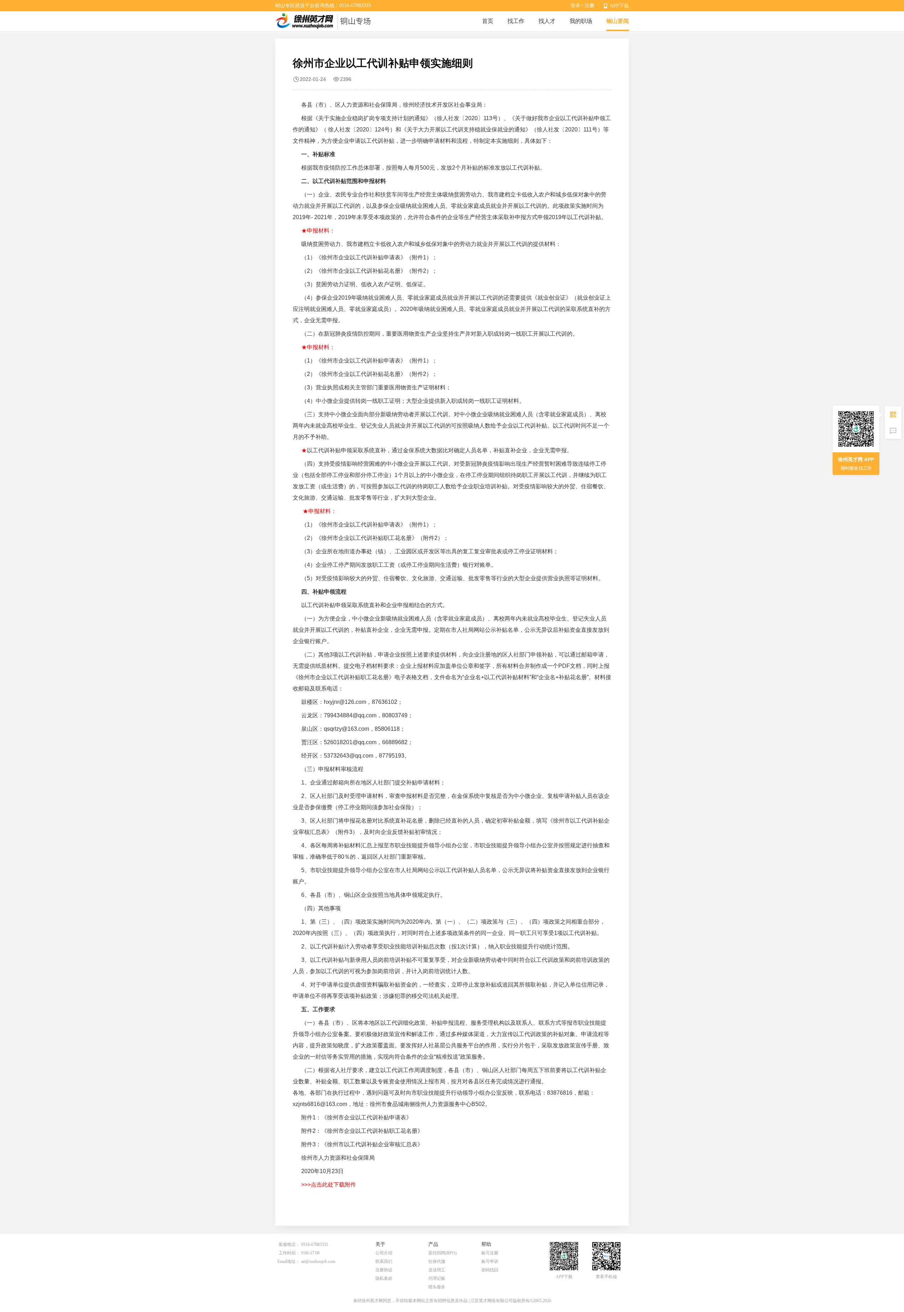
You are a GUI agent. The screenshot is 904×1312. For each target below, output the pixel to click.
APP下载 (619, 5)
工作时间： (289, 1253)
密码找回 (489, 1269)
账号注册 (489, 1253)
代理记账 (436, 1278)
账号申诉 (489, 1261)
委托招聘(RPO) (442, 1253)
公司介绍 (383, 1253)
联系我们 (383, 1261)
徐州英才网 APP (856, 459)
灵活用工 (436, 1269)
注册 (589, 5)
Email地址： (289, 1261)
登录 (575, 5)
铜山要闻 (617, 21)
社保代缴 (436, 1261)
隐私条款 (383, 1278)
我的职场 (581, 21)
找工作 (515, 21)
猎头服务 (436, 1286)
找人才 (547, 21)
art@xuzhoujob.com (318, 1261)
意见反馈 (893, 431)
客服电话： (289, 1244)
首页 (487, 21)
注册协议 (383, 1269)
